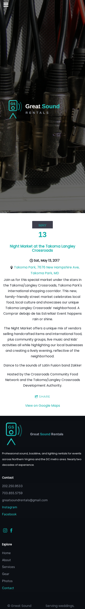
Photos (7, 581)
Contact (8, 588)
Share (44, 396)
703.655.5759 (12, 493)
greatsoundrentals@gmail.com (25, 500)
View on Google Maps (42, 405)
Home (6, 553)
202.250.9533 (12, 486)
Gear (5, 574)
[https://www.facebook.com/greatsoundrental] (11, 531)
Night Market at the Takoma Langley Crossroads (42, 248)
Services (8, 567)
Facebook (9, 514)
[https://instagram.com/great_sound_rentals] (5, 531)
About (6, 560)
